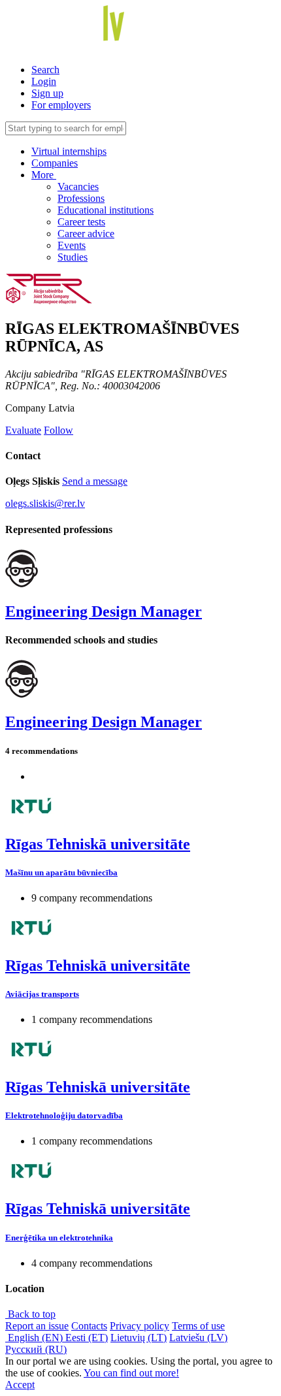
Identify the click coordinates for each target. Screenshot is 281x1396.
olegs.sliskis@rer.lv (45, 503)
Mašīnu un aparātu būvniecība (61, 872)
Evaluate (23, 430)
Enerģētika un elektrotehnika (59, 1237)
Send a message (94, 481)
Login (43, 81)
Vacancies (78, 186)
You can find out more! (131, 1372)
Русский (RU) (36, 1349)
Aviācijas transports (42, 994)
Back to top (30, 1314)
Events (72, 245)
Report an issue (37, 1325)
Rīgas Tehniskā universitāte (97, 844)
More (43, 174)
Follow (58, 430)
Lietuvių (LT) (138, 1337)
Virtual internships (69, 151)
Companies (54, 163)
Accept (20, 1384)
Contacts (89, 1325)
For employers (61, 104)
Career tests (81, 221)
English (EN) (35, 1337)
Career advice (86, 233)
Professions (81, 198)
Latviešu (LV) (198, 1337)
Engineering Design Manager (103, 611)
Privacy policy (139, 1325)
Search (45, 69)
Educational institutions (106, 210)
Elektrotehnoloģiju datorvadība (64, 1115)
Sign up (47, 93)
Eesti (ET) (86, 1337)
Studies (73, 257)
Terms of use (198, 1325)
